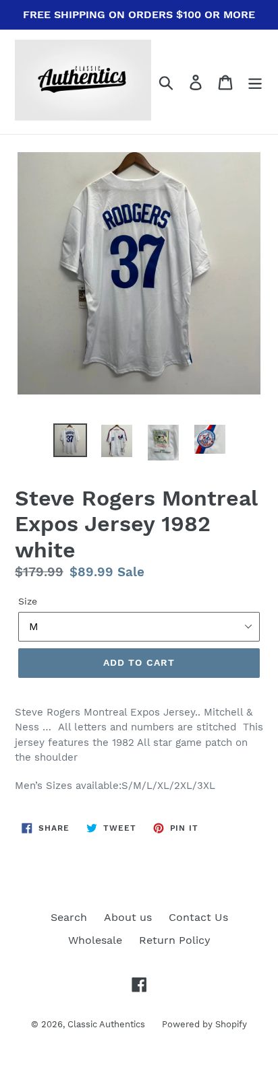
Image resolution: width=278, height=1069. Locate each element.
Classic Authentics (106, 1024)
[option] (70, 440)
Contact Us (198, 917)
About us (128, 917)
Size (27, 601)
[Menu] (255, 82)
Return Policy (175, 940)
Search (69, 917)
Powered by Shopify (204, 1024)
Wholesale (95, 940)
